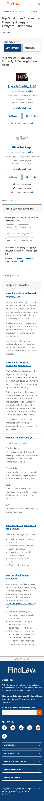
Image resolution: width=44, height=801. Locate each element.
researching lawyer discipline (19, 603)
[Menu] (3, 3)
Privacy (14, 791)
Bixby (22, 261)
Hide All (15, 275)
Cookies (7, 794)
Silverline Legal (22, 147)
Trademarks (23, 227)
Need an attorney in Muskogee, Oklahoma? (18, 364)
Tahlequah (29, 258)
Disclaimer (25, 791)
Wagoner (9, 258)
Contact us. (29, 690)
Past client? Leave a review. (22, 91)
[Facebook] (4, 727)
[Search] (39, 4)
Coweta (19, 258)
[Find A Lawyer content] (39, 753)
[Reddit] (38, 727)
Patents (10, 227)
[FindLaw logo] (14, 4)
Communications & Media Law (19, 240)
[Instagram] (29, 727)
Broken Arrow (11, 261)
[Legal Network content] (39, 777)
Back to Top (23, 659)
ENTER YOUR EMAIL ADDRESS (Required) (19, 707)
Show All (5, 275)
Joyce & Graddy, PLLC (22, 86)
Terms (4, 791)
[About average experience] (32, 123)
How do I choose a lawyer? (20, 437)
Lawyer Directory (8, 11)
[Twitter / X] (21, 727)
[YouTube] (12, 727)
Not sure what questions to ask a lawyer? (21, 527)
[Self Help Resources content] (39, 761)
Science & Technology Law (18, 233)
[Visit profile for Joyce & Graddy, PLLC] (22, 77)
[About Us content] (39, 745)
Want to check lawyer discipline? (17, 577)
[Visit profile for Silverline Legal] (22, 138)
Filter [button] (7, 32)
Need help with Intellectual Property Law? (21, 295)
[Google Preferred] (4, 736)
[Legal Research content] (39, 769)
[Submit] (39, 712)
